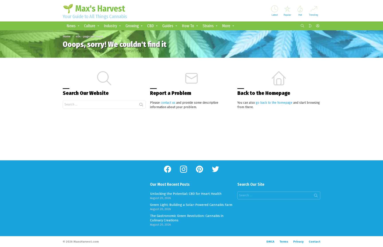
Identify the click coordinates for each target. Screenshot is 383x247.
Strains (208, 25)
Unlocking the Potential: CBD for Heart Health (186, 194)
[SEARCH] (302, 25)
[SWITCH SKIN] (310, 25)
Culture (89, 25)
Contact (314, 241)
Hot (300, 15)
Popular (287, 15)
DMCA (270, 241)
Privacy (298, 241)
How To (188, 25)
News (71, 25)
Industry (110, 25)
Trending (313, 15)
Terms (283, 241)
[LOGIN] (317, 25)
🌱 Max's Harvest (94, 9)
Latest (275, 15)
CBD (150, 25)
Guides (167, 25)
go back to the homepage (274, 103)
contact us (168, 103)
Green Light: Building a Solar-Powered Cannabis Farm (191, 205)
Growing (132, 25)
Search (141, 105)
